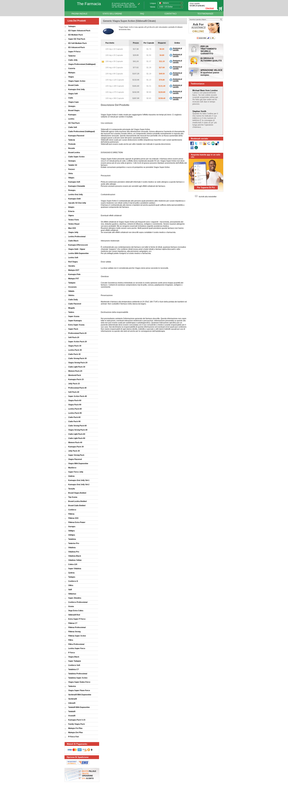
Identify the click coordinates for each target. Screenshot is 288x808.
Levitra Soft (73, 258)
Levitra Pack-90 (75, 413)
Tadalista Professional (77, 674)
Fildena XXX (73, 518)
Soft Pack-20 (73, 337)
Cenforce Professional (77, 602)
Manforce (72, 468)
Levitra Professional (77, 237)
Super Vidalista (74, 569)
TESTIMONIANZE (205, 14)
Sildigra (71, 531)
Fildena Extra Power (76, 522)
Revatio (71, 148)
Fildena (71, 514)
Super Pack (73, 329)
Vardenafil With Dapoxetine (79, 695)
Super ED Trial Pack (76, 39)
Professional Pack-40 (77, 388)
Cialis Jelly (73, 60)
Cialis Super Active (76, 157)
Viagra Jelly (73, 232)
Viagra (71, 77)
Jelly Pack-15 (74, 384)
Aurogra (71, 527)
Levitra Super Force (76, 648)
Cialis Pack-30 (74, 354)
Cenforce (72, 510)
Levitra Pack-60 (75, 409)
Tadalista (72, 539)
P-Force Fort (73, 737)
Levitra (71, 119)
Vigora (71, 215)
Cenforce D (73, 581)
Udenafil (71, 703)
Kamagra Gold (74, 199)
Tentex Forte (73, 220)
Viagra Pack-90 (74, 405)
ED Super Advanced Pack (79, 31)
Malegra (71, 73)
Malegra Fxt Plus (75, 728)
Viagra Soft (73, 94)
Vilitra (70, 585)
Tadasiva (72, 686)
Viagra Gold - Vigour (76, 249)
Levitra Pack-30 (75, 350)
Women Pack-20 (75, 371)
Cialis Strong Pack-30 (77, 358)
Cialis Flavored (74, 304)
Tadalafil (71, 711)
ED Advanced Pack (76, 47)
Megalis (71, 308)
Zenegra (71, 106)
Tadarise (72, 56)
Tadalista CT (73, 669)
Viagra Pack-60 (74, 400)
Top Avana (72, 497)
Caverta (71, 68)
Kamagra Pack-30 (76, 447)
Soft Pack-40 (73, 392)
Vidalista (72, 548)
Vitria (70, 173)
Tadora (71, 312)
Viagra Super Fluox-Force (79, 690)
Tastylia (71, 489)
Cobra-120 (72, 564)
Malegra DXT (73, 270)
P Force (71, 653)
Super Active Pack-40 (77, 396)
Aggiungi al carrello (177, 49)
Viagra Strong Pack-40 (77, 430)
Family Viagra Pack (76, 724)
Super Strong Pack (76, 455)
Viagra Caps (73, 102)
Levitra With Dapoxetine (78, 253)
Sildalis (71, 291)
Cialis (70, 98)
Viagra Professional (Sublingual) (82, 64)
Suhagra (71, 26)
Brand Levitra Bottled (77, 501)
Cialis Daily (73, 300)
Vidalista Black (74, 556)
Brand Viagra (74, 110)
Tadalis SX (72, 165)
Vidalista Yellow (74, 560)
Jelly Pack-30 (74, 451)
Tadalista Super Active (77, 678)
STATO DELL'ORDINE (112, 14)
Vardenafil (72, 699)
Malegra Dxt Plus (75, 732)
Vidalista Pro (73, 552)
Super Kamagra (75, 321)
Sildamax (72, 594)
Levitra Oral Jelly (75, 194)
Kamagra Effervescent (78, 245)
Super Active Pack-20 (77, 342)
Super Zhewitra (74, 598)
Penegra (71, 190)
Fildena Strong (74, 632)
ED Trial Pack (74, 123)
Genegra (72, 161)
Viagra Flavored (75, 459)
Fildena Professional (77, 627)
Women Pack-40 (75, 442)
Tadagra (71, 577)
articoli (201, 6)
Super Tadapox (74, 661)
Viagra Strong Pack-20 (77, 363)
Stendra (71, 266)
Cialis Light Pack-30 (76, 367)
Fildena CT (72, 623)
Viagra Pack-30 (74, 346)
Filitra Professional (76, 644)
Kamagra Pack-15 (76, 379)
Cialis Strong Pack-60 (77, 426)
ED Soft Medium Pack (77, 43)
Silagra (71, 178)
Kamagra (72, 115)
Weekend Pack (74, 375)
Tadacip (71, 140)
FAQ (142, 14)
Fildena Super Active (77, 636)
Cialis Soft (72, 127)
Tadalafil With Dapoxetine (79, 707)
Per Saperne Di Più (206, 187)
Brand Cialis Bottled (76, 505)
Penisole (72, 144)
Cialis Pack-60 (74, 417)
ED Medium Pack (75, 35)
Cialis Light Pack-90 (76, 438)
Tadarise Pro (73, 543)
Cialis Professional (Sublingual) (81, 131)
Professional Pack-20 (77, 333)
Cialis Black (73, 241)
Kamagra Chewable (76, 186)
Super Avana (73, 316)
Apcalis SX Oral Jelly (77, 203)
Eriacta (71, 211)
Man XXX (72, 228)
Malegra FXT (73, 279)
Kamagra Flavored (76, 136)
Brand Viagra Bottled (77, 493)
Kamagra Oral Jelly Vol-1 (78, 480)
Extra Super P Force (77, 619)
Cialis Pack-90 (74, 421)
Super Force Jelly (75, 472)
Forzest (71, 169)
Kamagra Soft (74, 182)
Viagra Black (73, 657)
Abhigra (71, 535)
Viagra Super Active (76, 81)
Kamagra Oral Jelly (76, 89)
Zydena (71, 573)
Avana (71, 606)
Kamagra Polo (74, 274)
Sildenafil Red (74, 615)
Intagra (71, 207)
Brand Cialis (73, 85)
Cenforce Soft (74, 665)
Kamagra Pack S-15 (76, 720)
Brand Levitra (74, 152)
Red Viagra (73, 262)
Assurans (72, 287)
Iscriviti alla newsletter (208, 197)
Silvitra (71, 295)
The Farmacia (89, 4)
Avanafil (71, 716)
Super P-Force (74, 52)
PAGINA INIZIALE (79, 14)
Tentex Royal (73, 224)
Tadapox (71, 283)
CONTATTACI (171, 14)
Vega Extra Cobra (75, 611)
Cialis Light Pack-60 (76, 434)
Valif (70, 590)
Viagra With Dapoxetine (78, 463)
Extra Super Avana (76, 325)
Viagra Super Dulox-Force (79, 682)
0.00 (193, 6)
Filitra (70, 640)
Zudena (71, 476)
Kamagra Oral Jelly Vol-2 (78, 484)
